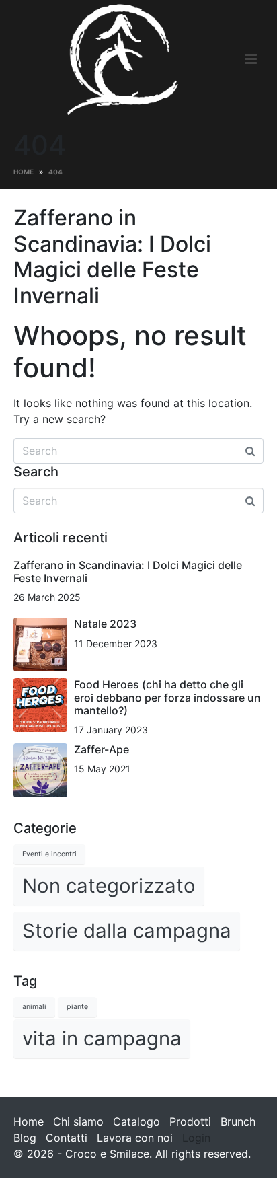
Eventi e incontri (49, 854)
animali (34, 1006)
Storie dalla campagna (126, 931)
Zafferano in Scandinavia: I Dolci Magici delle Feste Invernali (112, 256)
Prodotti (190, 1121)
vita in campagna (102, 1038)
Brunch (238, 1121)
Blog (24, 1137)
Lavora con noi (135, 1137)
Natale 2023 (105, 623)
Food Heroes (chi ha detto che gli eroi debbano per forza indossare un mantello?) (167, 696)
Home (28, 1121)
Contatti (66, 1137)
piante (77, 1006)
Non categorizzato (109, 885)
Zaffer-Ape (101, 749)
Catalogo (136, 1121)
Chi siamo (78, 1121)
